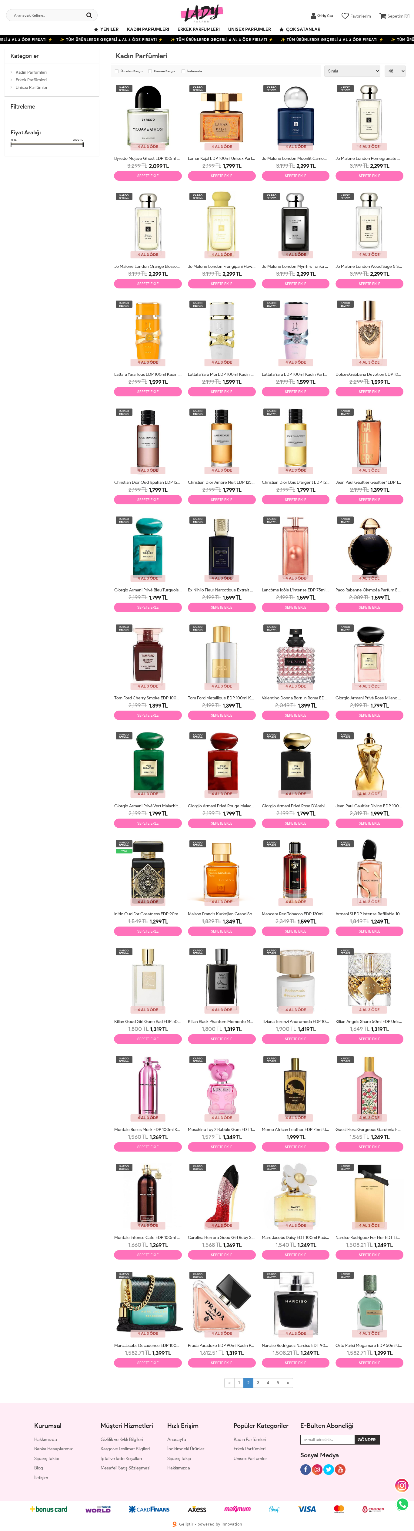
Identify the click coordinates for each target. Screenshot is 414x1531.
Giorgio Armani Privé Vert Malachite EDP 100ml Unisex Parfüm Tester (148, 806)
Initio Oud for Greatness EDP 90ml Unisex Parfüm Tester (148, 914)
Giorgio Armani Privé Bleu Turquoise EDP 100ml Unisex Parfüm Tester (148, 590)
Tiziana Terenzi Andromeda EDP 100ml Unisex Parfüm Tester (296, 1021)
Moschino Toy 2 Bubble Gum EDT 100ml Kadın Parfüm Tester (222, 1129)
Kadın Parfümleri (148, 29)
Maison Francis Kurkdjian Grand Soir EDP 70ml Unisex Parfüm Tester (222, 914)
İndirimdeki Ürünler (185, 1449)
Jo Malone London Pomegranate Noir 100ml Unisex (369, 158)
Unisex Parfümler (249, 29)
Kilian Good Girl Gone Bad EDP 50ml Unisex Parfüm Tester (148, 1021)
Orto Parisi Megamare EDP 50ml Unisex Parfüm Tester (369, 1345)
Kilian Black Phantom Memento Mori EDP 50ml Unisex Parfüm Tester (222, 1021)
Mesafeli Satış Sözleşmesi (125, 1468)
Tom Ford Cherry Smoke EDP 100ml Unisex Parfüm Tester (148, 698)
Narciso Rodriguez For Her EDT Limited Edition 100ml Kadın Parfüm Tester (369, 1237)
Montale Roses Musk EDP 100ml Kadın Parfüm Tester (148, 1129)
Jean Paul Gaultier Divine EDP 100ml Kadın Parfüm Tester (369, 806)
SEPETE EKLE (148, 175)
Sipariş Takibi (46, 1458)
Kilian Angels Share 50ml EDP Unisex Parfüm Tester (369, 1021)
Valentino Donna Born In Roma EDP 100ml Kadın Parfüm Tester (296, 698)
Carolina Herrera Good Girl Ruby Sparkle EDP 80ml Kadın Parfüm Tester (222, 1237)
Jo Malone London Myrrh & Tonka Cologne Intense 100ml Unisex (296, 266)
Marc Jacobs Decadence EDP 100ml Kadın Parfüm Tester (148, 1345)
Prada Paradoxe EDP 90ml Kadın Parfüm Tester (222, 1345)
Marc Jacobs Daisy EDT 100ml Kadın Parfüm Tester (296, 1237)
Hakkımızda (45, 1439)
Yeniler (109, 29)
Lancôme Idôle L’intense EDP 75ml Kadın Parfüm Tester (296, 590)
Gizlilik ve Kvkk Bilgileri (122, 1439)
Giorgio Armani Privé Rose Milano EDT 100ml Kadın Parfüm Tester (369, 698)
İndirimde (194, 71)
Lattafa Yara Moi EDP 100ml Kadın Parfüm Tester (222, 374)
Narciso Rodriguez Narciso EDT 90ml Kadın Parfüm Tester (296, 1345)
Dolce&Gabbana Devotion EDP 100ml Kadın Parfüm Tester (369, 374)
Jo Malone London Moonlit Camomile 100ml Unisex (296, 158)
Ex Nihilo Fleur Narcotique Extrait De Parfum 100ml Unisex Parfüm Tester (222, 590)
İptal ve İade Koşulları (121, 1458)
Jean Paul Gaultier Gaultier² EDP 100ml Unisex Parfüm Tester (369, 482)
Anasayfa (176, 1439)
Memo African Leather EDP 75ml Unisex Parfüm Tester (296, 1129)
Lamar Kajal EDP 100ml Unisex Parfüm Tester (222, 158)
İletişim (41, 1477)
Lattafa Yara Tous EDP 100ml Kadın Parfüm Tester (148, 374)
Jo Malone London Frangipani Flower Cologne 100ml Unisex (222, 266)
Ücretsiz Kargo (131, 71)
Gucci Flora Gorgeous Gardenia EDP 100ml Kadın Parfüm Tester (369, 1129)
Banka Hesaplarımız (53, 1449)
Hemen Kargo (164, 71)
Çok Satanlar (302, 29)
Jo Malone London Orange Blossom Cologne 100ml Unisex (148, 266)
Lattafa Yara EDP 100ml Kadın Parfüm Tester (296, 374)
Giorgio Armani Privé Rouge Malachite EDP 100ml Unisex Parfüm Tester (222, 806)
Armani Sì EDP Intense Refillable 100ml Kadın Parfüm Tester (369, 914)
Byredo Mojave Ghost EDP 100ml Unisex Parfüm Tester (148, 158)
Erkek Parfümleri (199, 29)
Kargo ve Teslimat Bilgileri (125, 1449)
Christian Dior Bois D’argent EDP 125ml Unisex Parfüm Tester (296, 482)
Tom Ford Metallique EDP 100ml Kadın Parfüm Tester (222, 698)
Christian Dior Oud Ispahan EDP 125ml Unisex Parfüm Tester (148, 482)
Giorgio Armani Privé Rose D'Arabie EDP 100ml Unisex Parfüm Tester (296, 806)
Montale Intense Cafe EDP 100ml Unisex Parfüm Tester (148, 1237)
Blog (38, 1468)
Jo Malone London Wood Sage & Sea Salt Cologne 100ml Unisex (369, 266)
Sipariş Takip (179, 1458)
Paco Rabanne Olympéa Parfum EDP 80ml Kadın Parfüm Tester (369, 590)
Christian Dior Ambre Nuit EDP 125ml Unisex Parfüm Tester (222, 482)
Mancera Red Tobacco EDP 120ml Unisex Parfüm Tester (296, 914)
